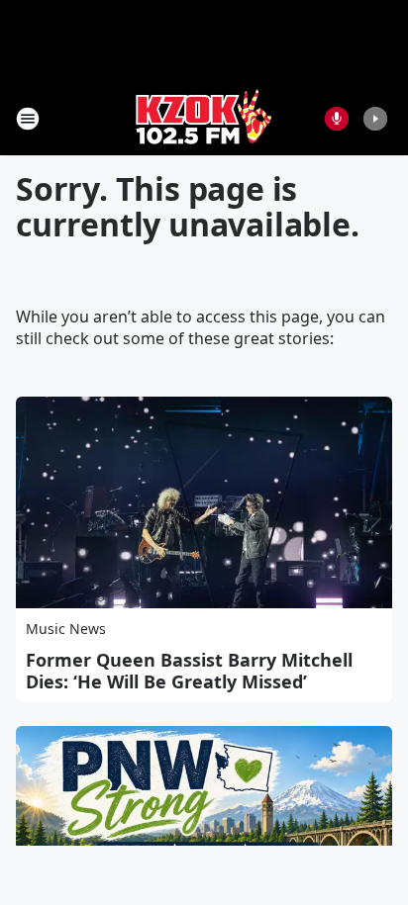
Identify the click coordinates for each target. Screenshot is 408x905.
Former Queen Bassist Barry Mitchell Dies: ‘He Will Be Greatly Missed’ (189, 670)
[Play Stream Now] (375, 119)
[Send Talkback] (337, 119)
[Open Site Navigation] (28, 119)
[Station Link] (204, 118)
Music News (66, 628)
